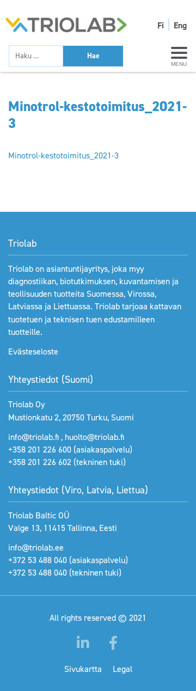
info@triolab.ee (36, 547)
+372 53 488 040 (37, 560)
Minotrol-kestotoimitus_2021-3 (63, 155)
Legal (122, 669)
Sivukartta (83, 669)
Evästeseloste (33, 351)
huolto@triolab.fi (94, 437)
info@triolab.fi (33, 437)
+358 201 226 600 (39, 449)
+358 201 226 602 (39, 462)
